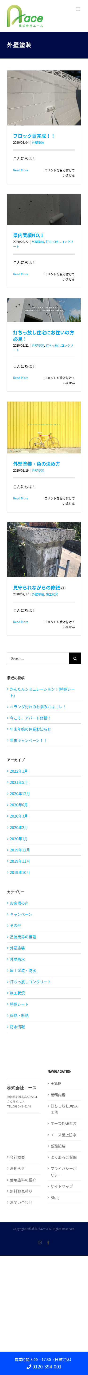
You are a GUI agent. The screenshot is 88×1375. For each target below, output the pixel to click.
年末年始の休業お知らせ (30, 729)
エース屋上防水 (63, 1134)
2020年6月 (19, 804)
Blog (54, 1197)
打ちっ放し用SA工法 (64, 1109)
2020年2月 (19, 827)
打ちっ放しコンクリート (30, 981)
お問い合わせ (21, 1202)
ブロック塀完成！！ (34, 135)
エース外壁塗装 (63, 1123)
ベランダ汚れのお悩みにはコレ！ (38, 706)
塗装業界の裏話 (23, 936)
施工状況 (52, 594)
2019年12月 (20, 850)
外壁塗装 (38, 142)
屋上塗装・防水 (23, 970)
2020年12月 (20, 793)
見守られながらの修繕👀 (39, 587)
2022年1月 (19, 771)
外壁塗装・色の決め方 (36, 463)
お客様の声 (19, 903)
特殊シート (19, 1004)
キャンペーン (21, 914)
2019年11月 (20, 861)
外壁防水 (17, 959)
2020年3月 (19, 816)
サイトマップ (61, 1186)
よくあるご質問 (63, 1157)
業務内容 (57, 1094)
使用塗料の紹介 (23, 1180)
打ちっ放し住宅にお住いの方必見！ (43, 335)
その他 (15, 925)
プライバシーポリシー (63, 1171)
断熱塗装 (57, 1146)
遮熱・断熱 (19, 1015)
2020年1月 (19, 838)
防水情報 (17, 1026)
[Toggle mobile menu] (78, 9)
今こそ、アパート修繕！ (30, 718)
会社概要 (17, 1157)
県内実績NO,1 (30, 235)
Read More (20, 170)
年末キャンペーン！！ (28, 740)
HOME (55, 1083)
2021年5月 (19, 782)
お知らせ (17, 1168)
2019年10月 (20, 872)
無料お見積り (21, 1191)
